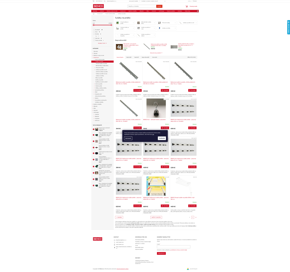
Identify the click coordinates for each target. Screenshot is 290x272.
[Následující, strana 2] (192, 217)
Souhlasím (162, 138)
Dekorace (97, 120)
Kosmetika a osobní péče (101, 100)
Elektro (96, 98)
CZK (189, 1)
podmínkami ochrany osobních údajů (178, 250)
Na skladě (99, 30)
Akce (97, 32)
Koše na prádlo (98, 84)
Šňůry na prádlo (99, 78)
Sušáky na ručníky (100, 76)
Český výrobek (99, 40)
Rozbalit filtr (101, 43)
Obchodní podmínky (133, 1)
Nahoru (120, 217)
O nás (136, 245)
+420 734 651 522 (120, 242)
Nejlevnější (128, 57)
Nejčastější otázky (139, 247)
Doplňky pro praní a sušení (101, 82)
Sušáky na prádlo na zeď (101, 70)
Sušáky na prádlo (99, 61)
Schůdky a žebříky (99, 102)
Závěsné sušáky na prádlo (102, 71)
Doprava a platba (139, 249)
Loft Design (96, 112)
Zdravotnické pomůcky (100, 96)
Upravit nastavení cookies (123, 269)
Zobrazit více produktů (155, 53)
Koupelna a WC (98, 94)
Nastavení (128, 138)
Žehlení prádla (98, 86)
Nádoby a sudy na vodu (99, 55)
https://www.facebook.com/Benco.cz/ (124, 247)
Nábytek (95, 106)
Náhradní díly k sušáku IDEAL (102, 65)
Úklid (96, 92)
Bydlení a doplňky (98, 104)
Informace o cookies (140, 243)
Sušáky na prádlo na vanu (101, 74)
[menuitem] (94, 11)
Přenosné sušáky (100, 67)
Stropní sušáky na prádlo (101, 63)
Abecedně (154, 57)
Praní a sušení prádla (99, 59)
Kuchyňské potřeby (99, 90)
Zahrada (95, 53)
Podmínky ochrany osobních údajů (149, 1)
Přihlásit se (161, 253)
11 (195, 217)
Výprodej (98, 38)
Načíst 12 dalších (156, 217)
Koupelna (97, 118)
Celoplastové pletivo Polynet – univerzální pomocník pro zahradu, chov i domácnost (144, 262)
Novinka (98, 34)
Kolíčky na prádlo (99, 80)
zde (153, 134)
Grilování (96, 110)
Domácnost (96, 57)
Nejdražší (136, 57)
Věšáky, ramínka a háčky (100, 88)
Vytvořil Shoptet (193, 269)
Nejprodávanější (145, 57)
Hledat (159, 6)
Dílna (95, 108)
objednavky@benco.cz (121, 240)
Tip (97, 36)
